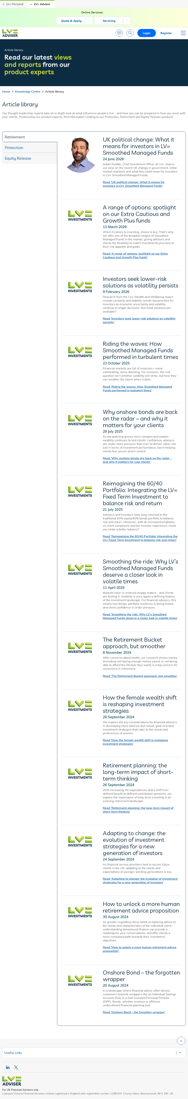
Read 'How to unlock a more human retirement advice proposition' (139, 949)
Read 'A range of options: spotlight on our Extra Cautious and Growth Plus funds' (135, 255)
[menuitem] (74, 21)
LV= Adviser (42, 4)
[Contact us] (119, 33)
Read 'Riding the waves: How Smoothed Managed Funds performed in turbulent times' (137, 388)
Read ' (137, 460)
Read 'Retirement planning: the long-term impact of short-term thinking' (138, 809)
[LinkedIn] (8, 1067)
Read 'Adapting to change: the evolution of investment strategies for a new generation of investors (140, 880)
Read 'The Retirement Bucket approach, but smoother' (140, 676)
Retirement (15, 137)
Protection (14, 147)
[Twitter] (16, 1067)
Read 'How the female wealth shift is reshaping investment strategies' (135, 742)
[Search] (130, 33)
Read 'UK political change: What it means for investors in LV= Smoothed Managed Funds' (133, 184)
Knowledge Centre (27, 91)
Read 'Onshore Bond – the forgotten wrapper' (134, 1012)
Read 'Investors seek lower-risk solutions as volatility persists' (139, 320)
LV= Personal (14, 4)
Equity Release (18, 158)
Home (6, 91)
